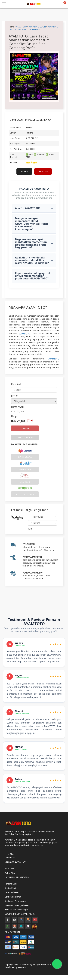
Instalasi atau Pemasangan (16, 909)
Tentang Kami (11, 883)
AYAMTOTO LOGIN (37, 26)
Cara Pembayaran (13, 896)
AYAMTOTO (21, 26)
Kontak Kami (10, 888)
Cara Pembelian (12, 892)
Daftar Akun (10, 873)
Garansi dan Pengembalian (17, 905)
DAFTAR (43, 171)
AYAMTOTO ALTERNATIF (29, 29)
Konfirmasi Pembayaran (15, 901)
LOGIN (24, 171)
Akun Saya (9, 868)
